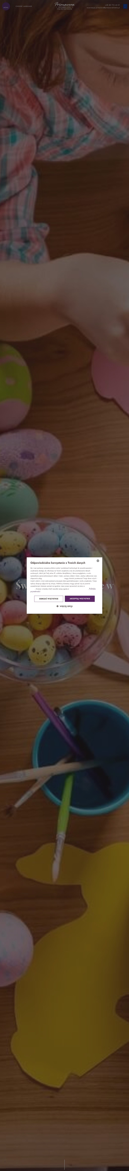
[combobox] (98, 561)
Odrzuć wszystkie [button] (48, 598)
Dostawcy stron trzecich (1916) (53, 578)
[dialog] (64, 585)
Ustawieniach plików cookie (79, 589)
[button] (64, 606)
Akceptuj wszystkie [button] (80, 598)
